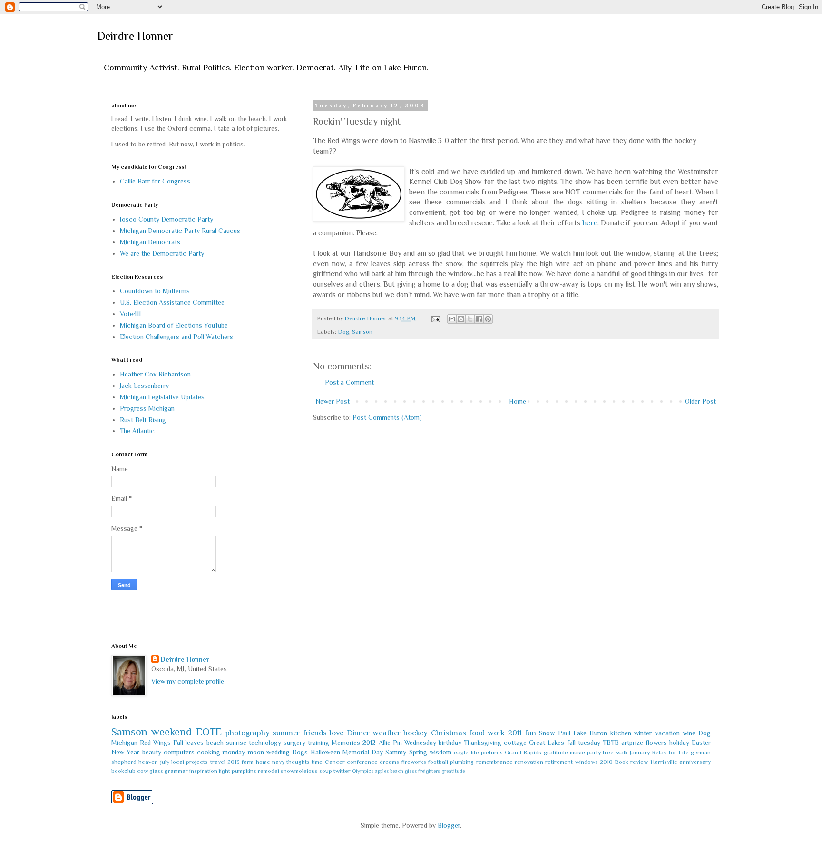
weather (386, 732)
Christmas (448, 732)
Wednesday (420, 742)
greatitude (453, 771)
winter (643, 733)
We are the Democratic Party (162, 253)
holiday (679, 742)
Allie (385, 742)
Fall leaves (188, 742)
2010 (606, 762)
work (496, 732)
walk (622, 752)
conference (362, 762)
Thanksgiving (482, 742)
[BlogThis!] (461, 319)
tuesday (589, 742)
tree (608, 752)
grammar (176, 771)
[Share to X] (470, 319)
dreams (389, 762)
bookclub (123, 771)
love (336, 732)
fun (530, 732)
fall (571, 742)
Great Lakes (546, 742)
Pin (397, 742)
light (224, 771)
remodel (268, 771)
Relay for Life (670, 752)
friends (315, 732)
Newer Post (332, 401)
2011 (515, 732)
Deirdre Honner (135, 35)
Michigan (124, 742)
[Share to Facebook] (479, 319)
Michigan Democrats (150, 242)
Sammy (395, 752)
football (438, 762)
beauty (151, 752)
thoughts (298, 762)
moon (256, 752)
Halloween (325, 752)
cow (142, 771)
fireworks (413, 762)
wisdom (440, 752)
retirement (559, 762)
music (577, 752)
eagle (461, 752)
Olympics (362, 771)
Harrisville (663, 762)
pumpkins (244, 771)
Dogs (300, 752)
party (594, 752)
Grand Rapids (523, 752)
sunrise (236, 742)
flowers (656, 742)
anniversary (695, 762)
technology (265, 742)
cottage (515, 742)
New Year (125, 752)
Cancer (335, 762)
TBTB (611, 742)
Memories (346, 742)
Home (517, 401)
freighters (429, 771)
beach (215, 742)
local (177, 762)
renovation (529, 762)
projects (197, 762)
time (317, 762)
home (263, 762)
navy (278, 762)
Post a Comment (349, 382)
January (640, 752)
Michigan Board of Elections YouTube (174, 325)
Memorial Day (362, 752)
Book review (631, 762)
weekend (171, 732)
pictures (492, 752)
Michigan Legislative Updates (162, 397)
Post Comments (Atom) (387, 417)
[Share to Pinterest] (488, 319)
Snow (547, 733)
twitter (342, 771)
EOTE (209, 732)
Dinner (358, 732)
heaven (148, 762)
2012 (369, 742)
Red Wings (155, 742)
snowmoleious (299, 771)
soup (325, 771)
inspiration (203, 771)
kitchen (620, 733)
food (477, 732)
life (475, 752)
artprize (632, 742)
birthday (450, 742)
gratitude (556, 752)
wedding (278, 752)
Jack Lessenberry (144, 385)
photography (247, 732)
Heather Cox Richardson (155, 374)
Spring (418, 752)
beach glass (403, 771)
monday (234, 752)
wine (689, 733)
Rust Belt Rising (143, 420)
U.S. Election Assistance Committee (172, 302)
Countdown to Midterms (155, 291)
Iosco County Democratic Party (166, 219)
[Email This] (452, 319)
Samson (362, 331)
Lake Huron (590, 733)
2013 (233, 762)
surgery (294, 742)
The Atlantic (137, 430)
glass (156, 771)
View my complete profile (187, 681)
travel (217, 762)
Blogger (449, 825)
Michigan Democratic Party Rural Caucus (180, 230)
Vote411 (130, 314)
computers (179, 752)
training (318, 742)
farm (248, 762)
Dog (343, 331)
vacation (667, 733)
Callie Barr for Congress (155, 181)
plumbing (462, 762)
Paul (564, 733)
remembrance (494, 762)
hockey (415, 732)
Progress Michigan (147, 408)
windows (586, 762)
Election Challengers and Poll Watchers (176, 336)
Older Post (700, 401)
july (164, 762)
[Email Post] (435, 318)
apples (382, 771)
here (590, 223)
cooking (208, 752)
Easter (701, 742)
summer (286, 732)
